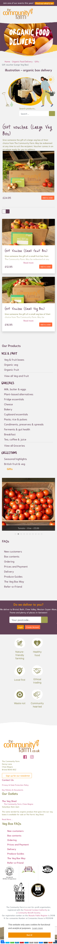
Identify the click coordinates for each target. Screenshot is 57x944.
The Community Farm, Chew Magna (18, 804)
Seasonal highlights (15, 458)
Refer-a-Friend (13, 586)
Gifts (37, 61)
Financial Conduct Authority (35, 910)
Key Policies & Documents (12, 790)
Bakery (8, 409)
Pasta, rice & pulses (15, 419)
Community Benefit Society (29, 912)
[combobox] (34, 113)
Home (8, 61)
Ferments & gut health (17, 429)
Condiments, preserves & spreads (24, 424)
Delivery (9, 571)
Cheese (8, 404)
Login (20, 627)
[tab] (15, 534)
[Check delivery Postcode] (44, 620)
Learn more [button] (37, 928)
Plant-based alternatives (18, 394)
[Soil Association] (9, 873)
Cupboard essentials (16, 414)
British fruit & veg (14, 463)
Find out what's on (44, 3)
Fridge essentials (14, 399)
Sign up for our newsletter (17, 775)
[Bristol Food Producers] (28, 869)
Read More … (7, 819)
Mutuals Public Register (38, 915)
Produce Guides (13, 576)
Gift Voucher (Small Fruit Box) (26, 250)
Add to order (48, 197)
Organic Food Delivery (22, 61)
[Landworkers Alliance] (47, 869)
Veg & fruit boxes (14, 359)
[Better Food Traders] (19, 893)
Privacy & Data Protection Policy (15, 785)
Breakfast (10, 434)
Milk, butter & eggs (15, 389)
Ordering (9, 561)
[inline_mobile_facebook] (3, 941)
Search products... (27, 108)
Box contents (11, 556)
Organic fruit (11, 369)
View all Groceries (14, 445)
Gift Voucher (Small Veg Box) (25, 308)
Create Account (32, 627)
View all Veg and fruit (16, 375)
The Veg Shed (9, 800)
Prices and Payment (16, 566)
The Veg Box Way (14, 581)
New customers (13, 551)
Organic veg (11, 364)
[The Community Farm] (18, 13)
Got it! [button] (29, 935)
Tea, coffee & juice (15, 439)
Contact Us (8, 779)
